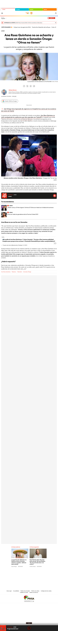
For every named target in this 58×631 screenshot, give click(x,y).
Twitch (35, 572)
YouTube (26, 572)
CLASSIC (18, 9)
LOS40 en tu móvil (24, 592)
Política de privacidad (25, 591)
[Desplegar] (29, 623)
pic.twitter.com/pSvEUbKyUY (46, 241)
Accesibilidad (16, 591)
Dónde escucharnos (34, 592)
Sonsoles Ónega (27, 272)
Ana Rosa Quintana (5, 272)
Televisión (19, 272)
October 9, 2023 (22, 245)
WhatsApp (30, 86)
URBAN (45, 9)
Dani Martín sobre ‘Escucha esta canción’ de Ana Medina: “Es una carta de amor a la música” (37, 562)
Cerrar (55, 22)
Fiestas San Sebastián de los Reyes (41, 27)
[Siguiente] (55, 27)
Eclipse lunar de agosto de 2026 (22, 27)
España (3, 18)
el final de (26, 119)
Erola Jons (54, 27)
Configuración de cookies (46, 591)
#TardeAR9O (34, 241)
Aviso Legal (9, 591)
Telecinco (14, 272)
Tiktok (23, 572)
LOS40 (3, 9)
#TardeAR (27, 241)
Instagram (20, 572)
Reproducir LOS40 (54, 195)
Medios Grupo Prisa (29, 601)
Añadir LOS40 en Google (11, 101)
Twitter (27, 86)
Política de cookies (35, 591)
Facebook (24, 86)
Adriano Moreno (13, 90)
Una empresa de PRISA (29, 597)
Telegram (34, 86)
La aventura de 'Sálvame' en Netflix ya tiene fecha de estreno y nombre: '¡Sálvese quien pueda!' (19, 562)
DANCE (31, 9)
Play (29, 628)
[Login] (56, 13)
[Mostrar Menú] (2, 13)
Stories (38, 572)
